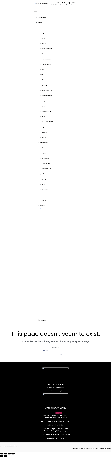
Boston (44, 200)
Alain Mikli (44, 80)
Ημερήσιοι (44, 153)
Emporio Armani (47, 95)
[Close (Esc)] (13, 453)
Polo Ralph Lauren (47, 122)
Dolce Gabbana (47, 48)
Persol (43, 38)
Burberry (44, 85)
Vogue (44, 43)
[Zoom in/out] (1, 453)
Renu (43, 184)
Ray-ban (44, 127)
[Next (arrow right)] (5, 456)
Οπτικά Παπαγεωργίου (64, 2)
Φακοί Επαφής (44, 142)
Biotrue (44, 179)
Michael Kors (46, 54)
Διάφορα (42, 205)
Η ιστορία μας (42, 320)
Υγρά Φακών (43, 174)
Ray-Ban (44, 33)
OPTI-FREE (45, 189)
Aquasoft (45, 195)
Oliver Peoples (46, 59)
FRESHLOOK (46, 163)
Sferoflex (44, 132)
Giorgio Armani (46, 64)
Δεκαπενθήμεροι (46, 169)
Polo (43, 69)
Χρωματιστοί (45, 158)
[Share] (9, 453)
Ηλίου (41, 28)
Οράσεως (42, 75)
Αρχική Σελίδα (42, 17)
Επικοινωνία (41, 315)
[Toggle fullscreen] (5, 453)
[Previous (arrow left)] (1, 456)
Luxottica (44, 106)
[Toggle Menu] (35, 11)
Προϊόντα (40, 22)
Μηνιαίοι (44, 148)
